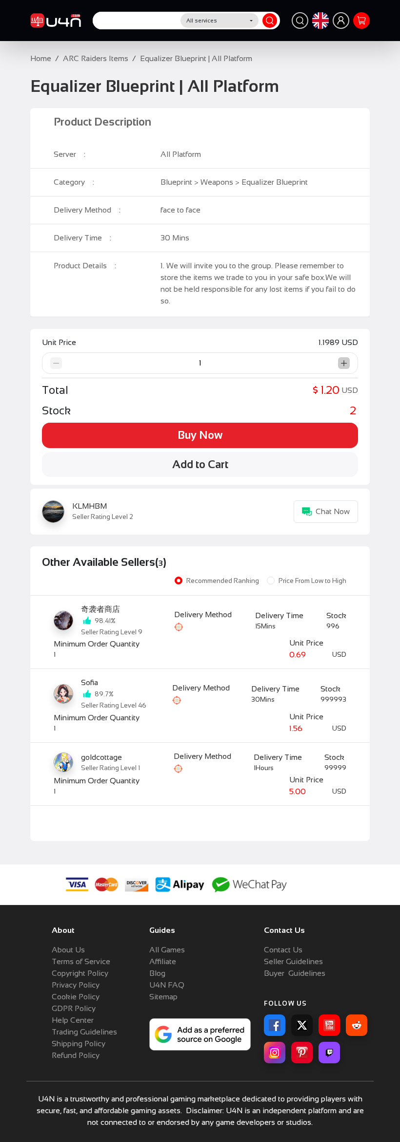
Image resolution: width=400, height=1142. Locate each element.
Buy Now (200, 435)
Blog (157, 973)
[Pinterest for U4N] (302, 1052)
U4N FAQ (166, 985)
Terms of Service (81, 961)
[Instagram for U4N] (274, 1052)
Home (40, 58)
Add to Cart (200, 464)
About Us (68, 950)
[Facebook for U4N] (274, 1025)
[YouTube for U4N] (329, 1025)
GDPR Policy (74, 1008)
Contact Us (283, 950)
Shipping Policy (78, 1043)
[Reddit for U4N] (356, 1025)
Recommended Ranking (222, 580)
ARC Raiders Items (95, 58)
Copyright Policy (80, 973)
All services (201, 20)
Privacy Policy (76, 985)
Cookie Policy (76, 996)
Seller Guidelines (293, 961)
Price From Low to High (312, 580)
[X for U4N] (302, 1025)
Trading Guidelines (84, 1032)
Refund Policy (76, 1055)
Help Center (73, 1020)
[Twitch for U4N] (329, 1052)
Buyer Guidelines (294, 973)
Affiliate (162, 961)
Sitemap (163, 996)
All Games (167, 950)
